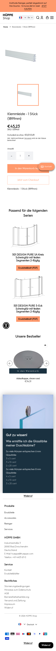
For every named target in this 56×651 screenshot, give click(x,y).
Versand (28, 138)
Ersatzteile (9, 512)
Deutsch (30, 624)
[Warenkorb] (46, 17)
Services (8, 529)
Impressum (9, 604)
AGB (6, 593)
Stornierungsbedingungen (17, 586)
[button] (37, 17)
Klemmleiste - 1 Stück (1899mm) (23, 27)
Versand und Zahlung (14, 600)
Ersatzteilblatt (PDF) (28, 268)
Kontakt (8, 570)
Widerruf (28, 496)
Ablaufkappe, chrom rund (28, 378)
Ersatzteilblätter (11, 573)
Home (5, 27)
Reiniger (8, 523)
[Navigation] (52, 17)
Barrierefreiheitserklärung (16, 597)
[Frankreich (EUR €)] (23, 17)
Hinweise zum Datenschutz (17, 590)
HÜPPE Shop (31, 616)
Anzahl (10, 149)
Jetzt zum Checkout (28, 179)
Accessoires (10, 518)
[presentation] (10, 363)
